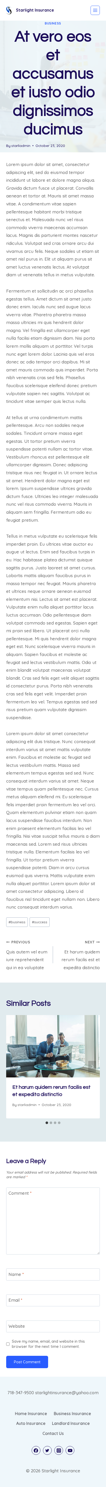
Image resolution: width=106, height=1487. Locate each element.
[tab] (47, 1123)
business (53, 23)
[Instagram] (58, 1450)
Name (16, 1274)
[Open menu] (95, 10)
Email (15, 1300)
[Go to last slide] (14, 1067)
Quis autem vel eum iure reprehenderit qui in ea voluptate (26, 955)
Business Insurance (72, 1413)
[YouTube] (70, 1450)
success (39, 922)
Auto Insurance (31, 1423)
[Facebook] (36, 1450)
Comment (20, 1193)
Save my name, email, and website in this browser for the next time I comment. (48, 1344)
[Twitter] (47, 1450)
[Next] (92, 1067)
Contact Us (53, 1433)
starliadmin (20, 145)
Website (16, 1326)
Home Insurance (31, 1413)
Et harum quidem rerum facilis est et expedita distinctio (80, 955)
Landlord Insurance (71, 1423)
